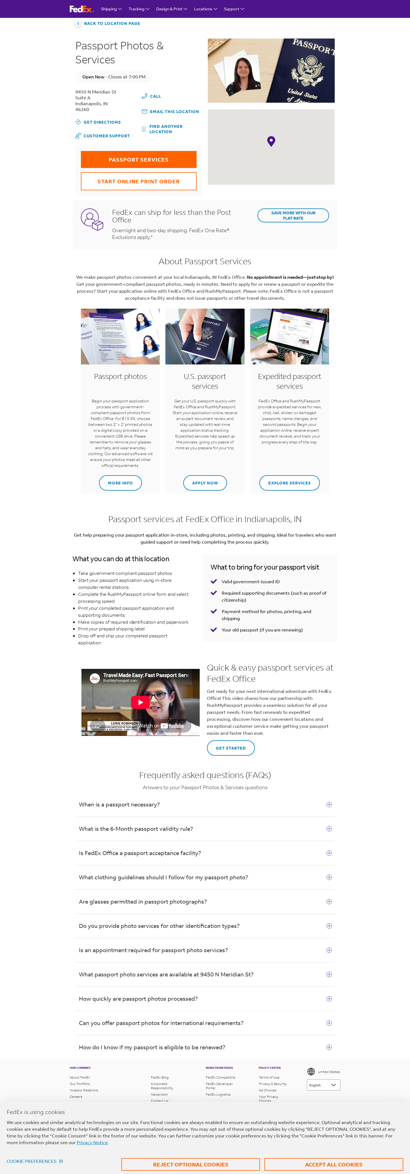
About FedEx (80, 1077)
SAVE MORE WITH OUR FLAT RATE (293, 215)
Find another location (166, 129)
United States (329, 1072)
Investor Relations (84, 1090)
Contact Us (159, 1101)
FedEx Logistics (218, 1094)
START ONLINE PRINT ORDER (130, 178)
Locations (203, 8)
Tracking (136, 8)
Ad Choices (267, 1090)
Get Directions (98, 121)
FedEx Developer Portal (219, 1086)
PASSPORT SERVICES (125, 157)
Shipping (109, 8)
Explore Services (285, 480)
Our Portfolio (80, 1084)
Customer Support (102, 135)
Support (231, 8)
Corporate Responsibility (162, 1086)
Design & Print (169, 8)
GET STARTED (226, 745)
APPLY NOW (200, 480)
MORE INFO (116, 480)
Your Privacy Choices (268, 1098)
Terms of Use (269, 1077)
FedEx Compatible (220, 1077)
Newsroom (159, 1094)
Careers (76, 1096)
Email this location (174, 111)
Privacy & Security (273, 1084)
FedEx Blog (160, 1077)
